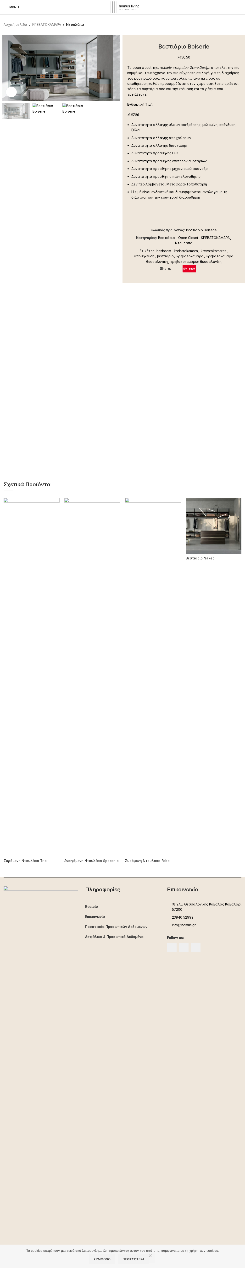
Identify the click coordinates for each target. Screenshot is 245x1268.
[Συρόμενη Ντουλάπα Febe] (153, 677)
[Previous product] (227, 25)
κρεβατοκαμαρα (190, 256)
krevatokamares (213, 251)
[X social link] (180, 268)
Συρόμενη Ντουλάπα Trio (25, 861)
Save (192, 268)
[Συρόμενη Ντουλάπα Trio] (32, 677)
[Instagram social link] (184, 947)
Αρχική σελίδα (15, 24)
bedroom (163, 251)
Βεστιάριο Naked (200, 558)
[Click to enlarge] (11, 92)
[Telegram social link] (205, 268)
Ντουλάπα (75, 24)
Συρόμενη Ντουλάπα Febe (147, 861)
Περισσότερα (133, 1259)
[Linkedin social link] (199, 268)
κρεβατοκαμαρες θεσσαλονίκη (196, 262)
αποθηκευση (144, 256)
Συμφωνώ (102, 1259)
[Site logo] (122, 7)
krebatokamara (186, 251)
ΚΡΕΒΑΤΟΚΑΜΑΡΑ (46, 24)
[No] (150, 1258)
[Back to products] (233, 25)
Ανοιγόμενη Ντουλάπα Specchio (91, 861)
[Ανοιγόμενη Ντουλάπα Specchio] (92, 677)
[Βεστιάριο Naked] (214, 526)
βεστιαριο (165, 256)
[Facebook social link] (174, 268)
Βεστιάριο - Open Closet (178, 238)
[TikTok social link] (195, 947)
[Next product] (238, 25)
